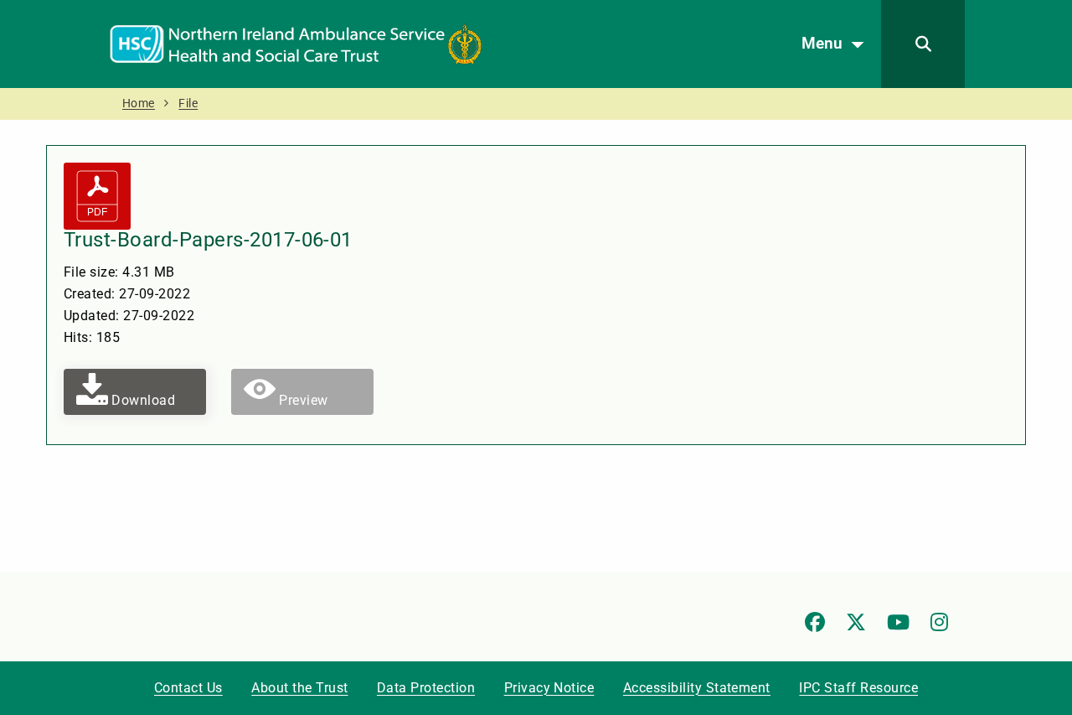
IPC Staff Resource (858, 688)
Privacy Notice (549, 688)
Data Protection (426, 688)
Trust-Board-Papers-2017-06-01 (208, 239)
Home (138, 103)
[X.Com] (856, 622)
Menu (822, 43)
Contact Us (188, 688)
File (188, 103)
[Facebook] (815, 622)
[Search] (923, 44)
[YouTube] (898, 622)
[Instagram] (939, 622)
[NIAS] (295, 43)
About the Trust (299, 688)
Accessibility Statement (696, 688)
